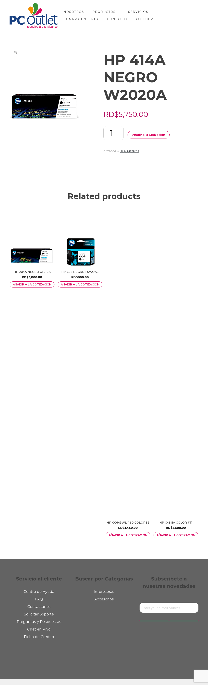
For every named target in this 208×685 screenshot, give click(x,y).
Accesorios (104, 599)
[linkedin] (115, 655)
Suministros (129, 151)
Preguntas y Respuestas (39, 622)
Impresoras (104, 591)
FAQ (39, 599)
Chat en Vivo (39, 629)
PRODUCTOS (104, 12)
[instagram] (104, 655)
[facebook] (81, 655)
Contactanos (39, 606)
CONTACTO (117, 19)
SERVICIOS (138, 12)
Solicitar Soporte (39, 614)
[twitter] (92, 655)
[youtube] (126, 655)
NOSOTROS (74, 12)
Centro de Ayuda (39, 591)
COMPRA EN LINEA (81, 19)
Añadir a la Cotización (148, 135)
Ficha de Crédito (39, 637)
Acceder (144, 19)
